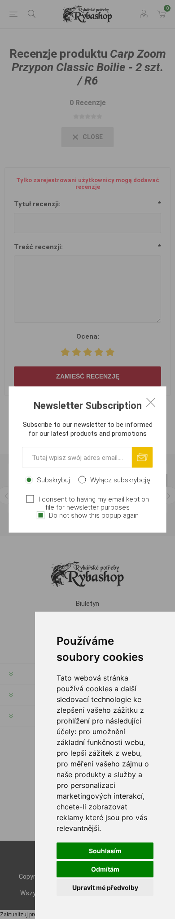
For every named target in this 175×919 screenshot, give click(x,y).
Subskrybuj (53, 480)
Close (150, 402)
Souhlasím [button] (105, 851)
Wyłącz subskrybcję (120, 480)
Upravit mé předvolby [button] (105, 887)
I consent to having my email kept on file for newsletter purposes (94, 503)
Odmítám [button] (105, 869)
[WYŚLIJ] (142, 457)
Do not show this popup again (94, 515)
